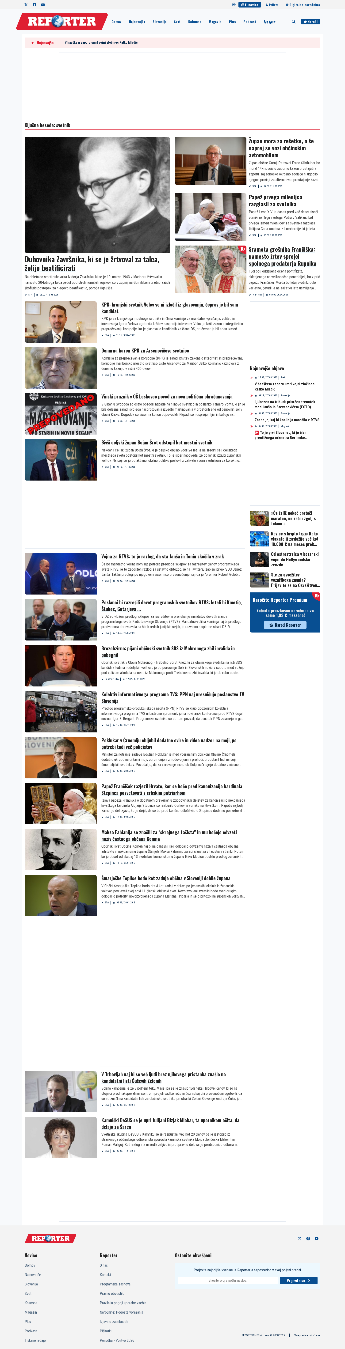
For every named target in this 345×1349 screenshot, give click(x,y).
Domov (116, 21)
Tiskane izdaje (269, 21)
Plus (232, 21)
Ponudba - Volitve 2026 (117, 1340)
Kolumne (194, 21)
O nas (104, 1265)
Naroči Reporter (288, 625)
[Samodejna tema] (234, 4)
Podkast (249, 21)
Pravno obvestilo (112, 1293)
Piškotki (105, 1331)
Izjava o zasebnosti (114, 1321)
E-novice (251, 4)
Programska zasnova (115, 1284)
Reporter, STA (112, 679)
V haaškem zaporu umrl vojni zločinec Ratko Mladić (101, 42)
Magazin (215, 21)
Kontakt (105, 1275)
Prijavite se (296, 1280)
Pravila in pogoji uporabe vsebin (123, 1303)
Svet (177, 21)
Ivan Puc (257, 294)
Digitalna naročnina (304, 4)
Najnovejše (137, 21)
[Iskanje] (293, 21)
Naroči (313, 21)
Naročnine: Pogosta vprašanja (121, 1312)
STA (30, 294)
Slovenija (159, 21)
